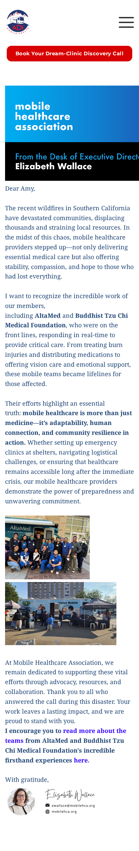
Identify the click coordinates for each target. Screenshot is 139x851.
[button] (126, 22)
